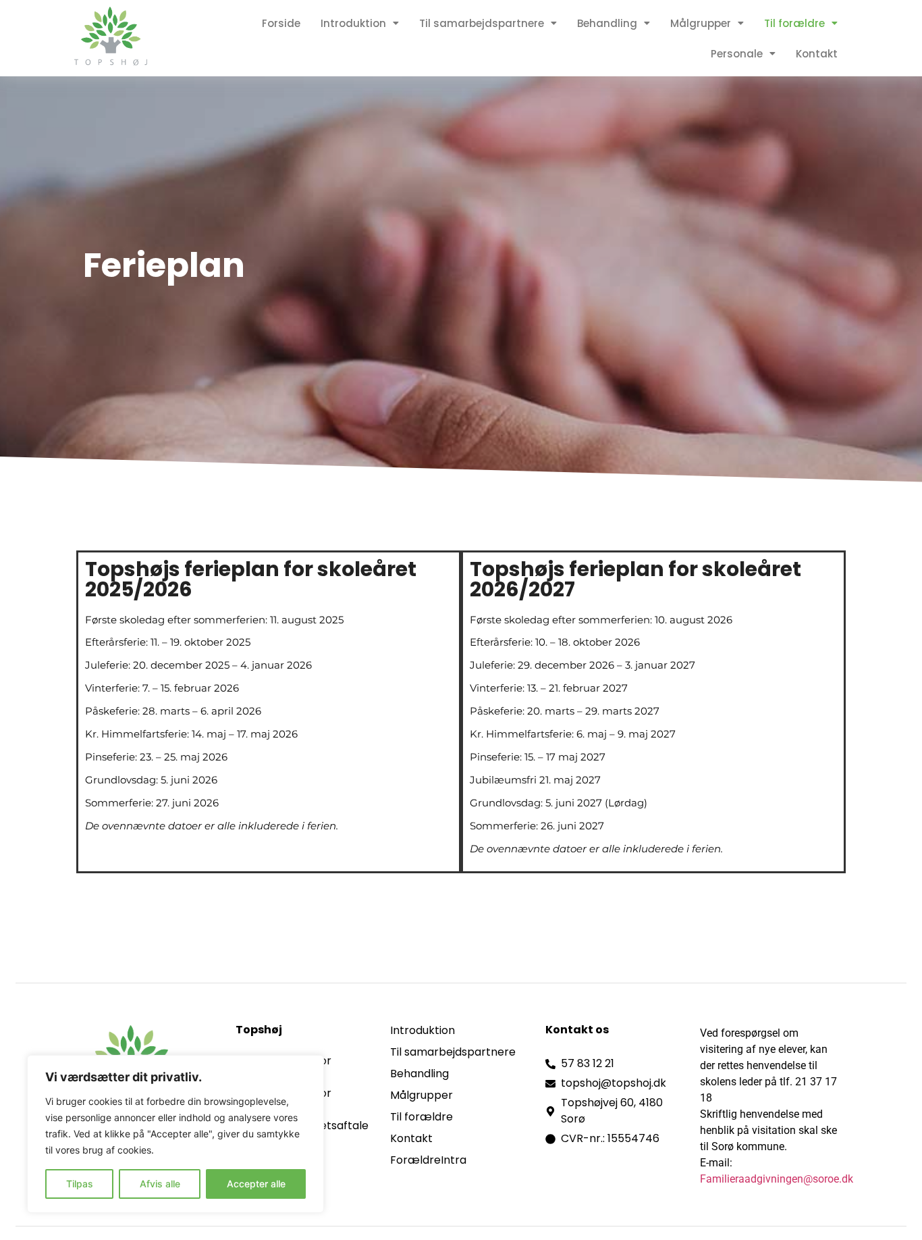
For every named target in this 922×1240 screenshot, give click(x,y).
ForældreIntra (428, 1160)
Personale (737, 54)
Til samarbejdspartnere (481, 23)
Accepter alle (256, 1183)
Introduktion (353, 23)
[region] (175, 1134)
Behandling (607, 23)
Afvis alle (160, 1183)
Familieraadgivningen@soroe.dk (776, 1178)
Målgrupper (700, 23)
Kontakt (817, 54)
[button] (359, 23)
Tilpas (79, 1183)
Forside (281, 23)
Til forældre (794, 23)
